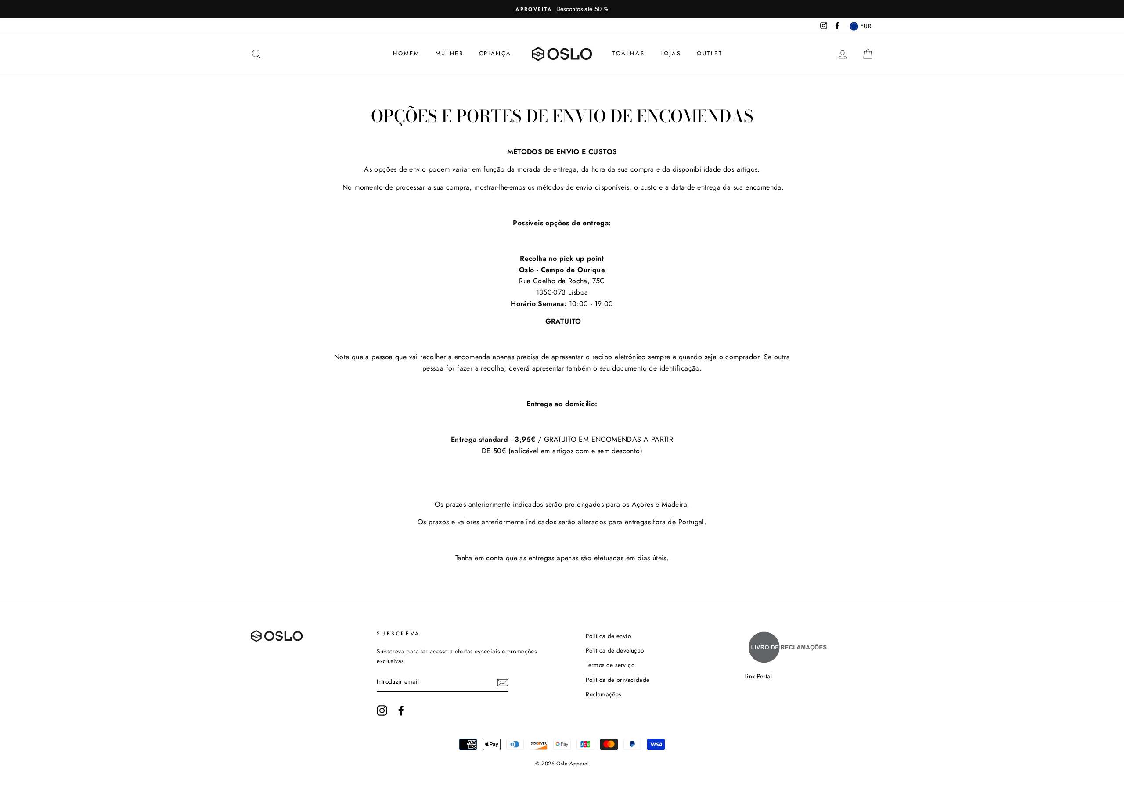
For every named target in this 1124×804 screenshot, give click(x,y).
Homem (406, 53)
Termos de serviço (610, 664)
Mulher (450, 53)
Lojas (670, 53)
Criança (495, 53)
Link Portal (758, 676)
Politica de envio (608, 635)
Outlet (710, 53)
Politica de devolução (615, 650)
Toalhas (628, 53)
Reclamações (603, 694)
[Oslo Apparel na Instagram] (382, 710)
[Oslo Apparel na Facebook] (401, 710)
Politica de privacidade (617, 679)
